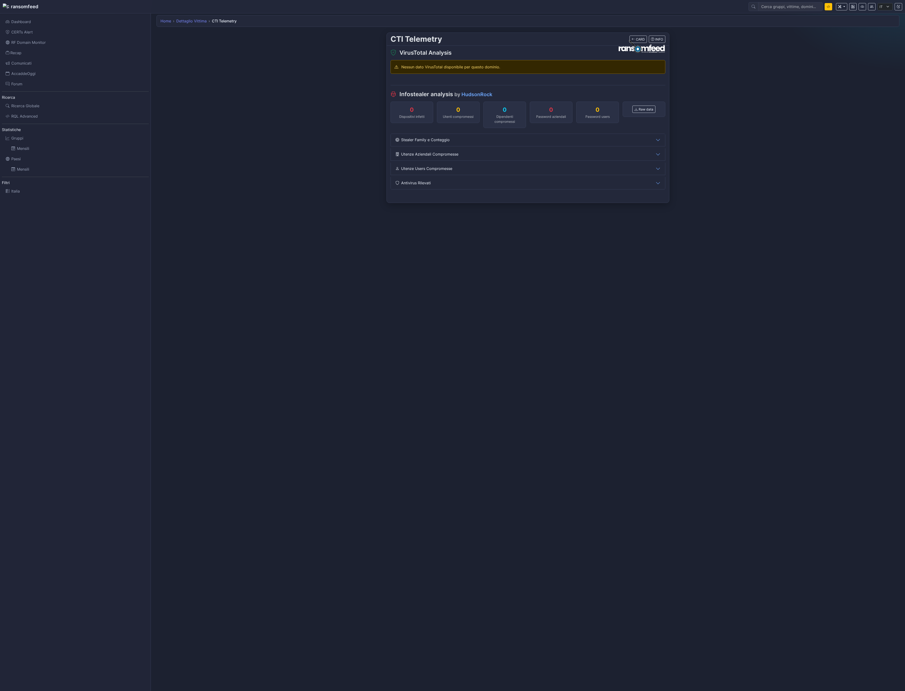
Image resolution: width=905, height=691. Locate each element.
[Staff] (872, 6)
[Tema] (898, 6)
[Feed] (853, 6)
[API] (862, 6)
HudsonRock (476, 94)
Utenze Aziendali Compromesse (429, 154)
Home (165, 21)
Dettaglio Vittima (191, 21)
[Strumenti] (841, 6)
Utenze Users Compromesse (426, 168)
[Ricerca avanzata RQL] (828, 6)
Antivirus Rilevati (416, 183)
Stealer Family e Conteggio (425, 139)
